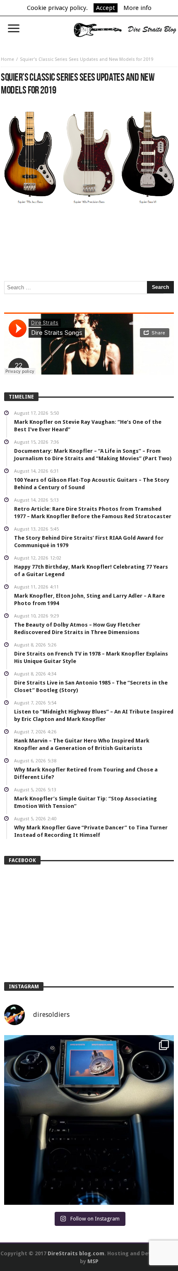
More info (137, 8)
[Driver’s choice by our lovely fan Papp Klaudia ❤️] (89, 1120)
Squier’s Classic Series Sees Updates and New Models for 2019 (86, 59)
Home (7, 59)
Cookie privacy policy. (57, 8)
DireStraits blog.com (76, 1253)
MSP (93, 1261)
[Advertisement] (89, 230)
